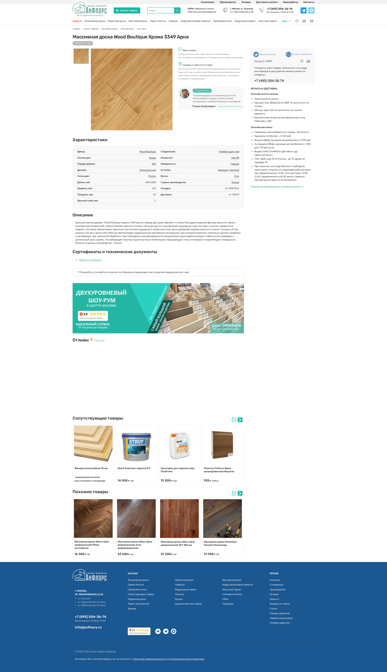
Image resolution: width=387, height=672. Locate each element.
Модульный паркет (245, 21)
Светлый (234, 169)
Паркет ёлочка (158, 21)
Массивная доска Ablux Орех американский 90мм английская (92, 544)
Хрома (152, 157)
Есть (236, 175)
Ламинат (173, 21)
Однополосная (147, 169)
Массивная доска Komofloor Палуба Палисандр (220, 543)
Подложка (228, 603)
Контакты (308, 2)
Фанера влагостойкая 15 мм (91, 468)
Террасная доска (137, 598)
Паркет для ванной (138, 603)
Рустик (152, 175)
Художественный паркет (188, 603)
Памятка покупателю (90, 259)
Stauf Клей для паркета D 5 (134, 468)
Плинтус (179, 594)
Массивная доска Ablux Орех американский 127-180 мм (178, 543)
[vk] (158, 631)
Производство (228, 2)
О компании (207, 2)
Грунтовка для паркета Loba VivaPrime (177, 470)
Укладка (246, 2)
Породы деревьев (280, 613)
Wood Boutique (148, 151)
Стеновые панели (232, 594)
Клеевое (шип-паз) (229, 151)
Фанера (132, 608)
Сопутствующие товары (141, 594)
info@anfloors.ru (88, 627)
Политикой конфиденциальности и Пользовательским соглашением (168, 658)
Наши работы (290, 2)
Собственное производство (202, 12)
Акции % (77, 21)
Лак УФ (235, 157)
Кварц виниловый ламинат (196, 21)
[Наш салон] (158, 308)
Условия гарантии (280, 622)
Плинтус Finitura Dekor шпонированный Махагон (219, 470)
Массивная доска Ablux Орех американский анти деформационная (135, 544)
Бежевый (223, 169)
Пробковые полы (222, 21)
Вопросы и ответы (280, 603)
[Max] (174, 631)
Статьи (273, 608)
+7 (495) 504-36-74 (280, 8)
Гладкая (234, 163)
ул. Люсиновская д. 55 (242, 10)
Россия (235, 182)
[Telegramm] (166, 631)
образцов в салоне (201, 8)
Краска (178, 598)
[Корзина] (311, 21)
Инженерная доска (95, 21)
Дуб (154, 163)
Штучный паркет (267, 21)
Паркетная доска (117, 21)
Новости (274, 598)
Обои (225, 598)
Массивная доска (138, 21)
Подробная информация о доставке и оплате (276, 186)
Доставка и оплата (267, 2)
